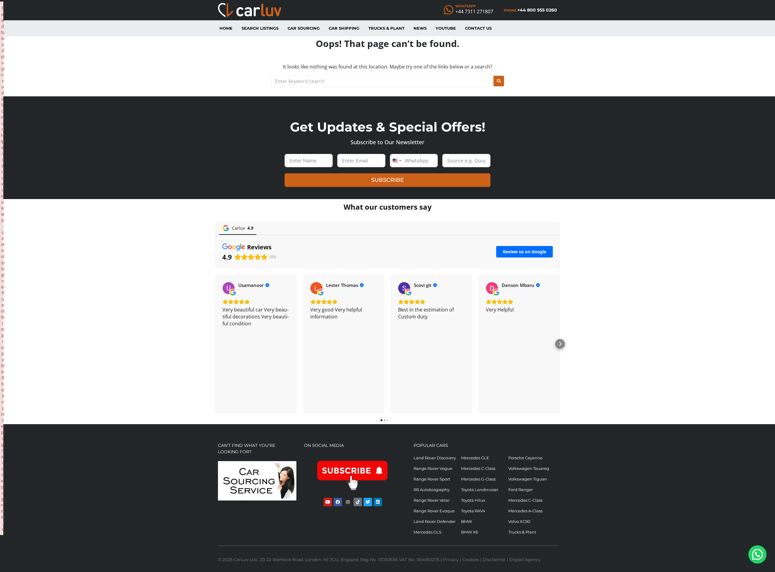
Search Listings (260, 28)
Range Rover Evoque (434, 510)
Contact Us (478, 28)
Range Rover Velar (432, 500)
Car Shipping (344, 28)
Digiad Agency (525, 559)
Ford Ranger (520, 489)
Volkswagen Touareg (528, 468)
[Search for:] (380, 81)
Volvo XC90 (519, 521)
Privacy (451, 559)
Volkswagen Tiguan (527, 479)
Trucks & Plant (386, 28)
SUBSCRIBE (387, 180)
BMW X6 (469, 532)
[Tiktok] (358, 502)
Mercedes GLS (427, 532)
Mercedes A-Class (525, 510)
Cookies (470, 559)
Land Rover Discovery (435, 457)
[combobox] (396, 160)
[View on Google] (229, 288)
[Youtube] (328, 502)
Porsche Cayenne (525, 457)
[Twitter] (368, 502)
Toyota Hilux (473, 500)
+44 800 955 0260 (537, 10)
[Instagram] (348, 502)
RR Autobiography (432, 489)
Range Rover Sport (432, 479)
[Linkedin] (378, 502)
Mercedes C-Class (478, 468)
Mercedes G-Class (478, 479)
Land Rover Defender (435, 521)
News (420, 28)
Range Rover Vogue (433, 468)
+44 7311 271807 (474, 11)
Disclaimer (494, 559)
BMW (466, 521)
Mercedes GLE (475, 457)
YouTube (446, 28)
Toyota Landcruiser (479, 489)
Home (225, 28)
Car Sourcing (304, 28)
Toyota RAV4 (473, 510)
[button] (215, 344)
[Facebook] (338, 502)
